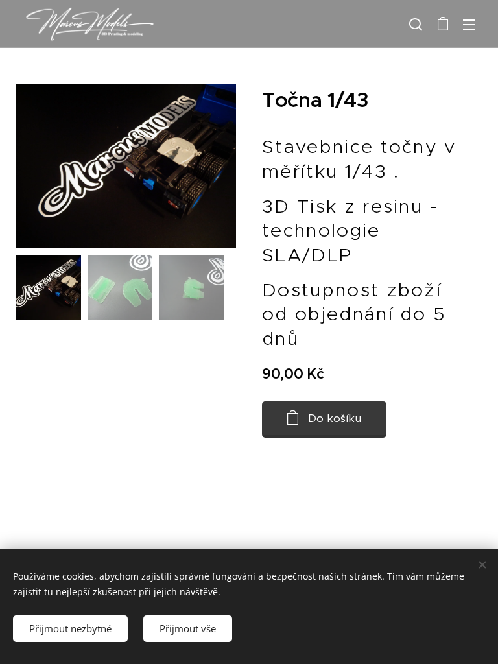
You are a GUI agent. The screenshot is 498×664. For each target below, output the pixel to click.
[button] (415, 24)
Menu (469, 24)
